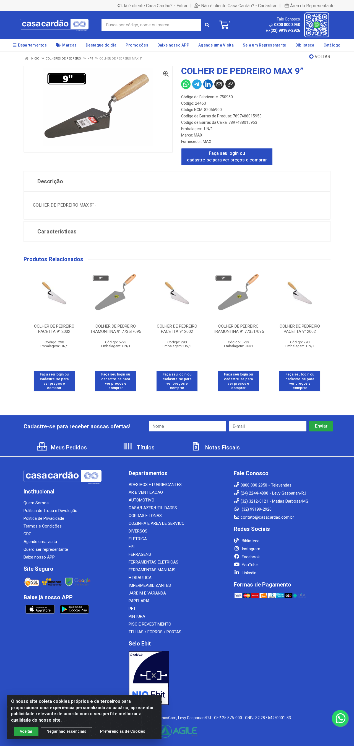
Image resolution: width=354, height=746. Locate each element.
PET (132, 608)
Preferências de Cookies (122, 731)
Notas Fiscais (222, 447)
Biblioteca (250, 540)
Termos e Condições (43, 526)
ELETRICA (138, 538)
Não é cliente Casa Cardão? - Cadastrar (239, 5)
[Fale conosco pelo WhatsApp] (340, 718)
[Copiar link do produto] (230, 84)
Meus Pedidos (68, 447)
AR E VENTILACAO (146, 492)
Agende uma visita (40, 541)
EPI (131, 546)
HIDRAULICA (140, 577)
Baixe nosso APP (39, 557)
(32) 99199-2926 (285, 30)
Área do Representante (312, 5)
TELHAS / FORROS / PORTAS (155, 631)
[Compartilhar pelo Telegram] (197, 84)
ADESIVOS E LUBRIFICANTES (155, 484)
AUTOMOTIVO (141, 500)
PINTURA (137, 616)
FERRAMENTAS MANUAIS (152, 569)
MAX (198, 135)
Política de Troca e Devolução (50, 510)
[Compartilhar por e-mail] (219, 84)
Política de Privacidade (44, 518)
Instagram (250, 548)
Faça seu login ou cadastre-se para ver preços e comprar (227, 157)
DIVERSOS (138, 531)
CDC (28, 533)
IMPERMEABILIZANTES (150, 585)
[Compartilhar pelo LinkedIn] (208, 84)
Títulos (145, 447)
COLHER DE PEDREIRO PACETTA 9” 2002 (54, 329)
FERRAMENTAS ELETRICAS (153, 562)
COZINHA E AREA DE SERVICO (156, 523)
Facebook (250, 556)
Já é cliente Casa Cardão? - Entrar (155, 5)
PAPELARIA (139, 600)
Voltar (322, 56)
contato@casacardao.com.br (267, 517)
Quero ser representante (46, 549)
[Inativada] (177, 678)
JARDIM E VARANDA (147, 593)
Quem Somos (36, 502)
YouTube (249, 564)
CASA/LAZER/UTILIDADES (153, 507)
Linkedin (248, 572)
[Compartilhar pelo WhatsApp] (186, 84)
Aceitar (26, 731)
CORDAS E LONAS (145, 515)
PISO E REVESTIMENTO (150, 624)
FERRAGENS (140, 554)
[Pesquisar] (207, 25)
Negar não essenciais (66, 731)
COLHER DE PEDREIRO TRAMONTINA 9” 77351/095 (115, 329)
